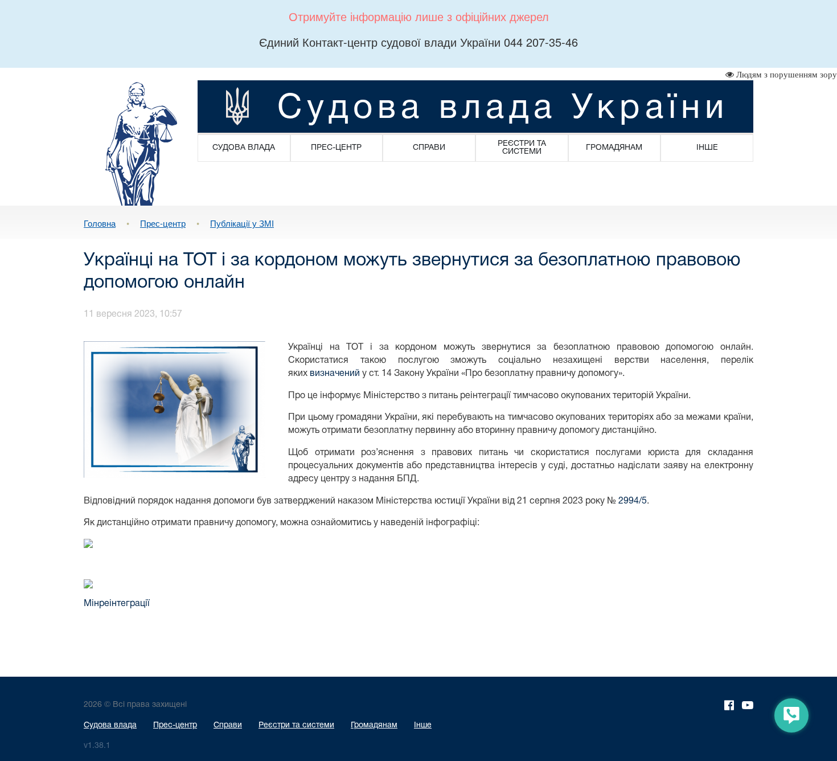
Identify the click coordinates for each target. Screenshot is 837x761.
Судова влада (110, 725)
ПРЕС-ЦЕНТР (336, 148)
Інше (423, 725)
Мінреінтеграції (117, 604)
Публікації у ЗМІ (242, 223)
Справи (228, 725)
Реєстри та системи (296, 725)
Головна (100, 223)
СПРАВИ (429, 148)
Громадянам (374, 725)
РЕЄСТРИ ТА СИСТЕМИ (522, 148)
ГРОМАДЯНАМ (614, 148)
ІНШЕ (707, 148)
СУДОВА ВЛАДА (243, 148)
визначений (335, 374)
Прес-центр (163, 223)
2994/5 (632, 501)
